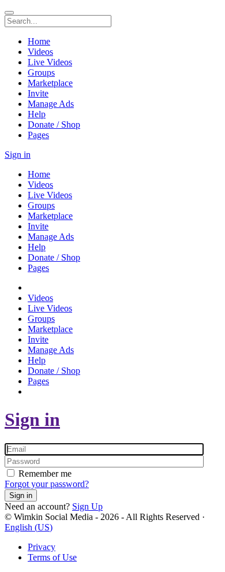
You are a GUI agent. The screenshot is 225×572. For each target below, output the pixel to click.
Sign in (32, 419)
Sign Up (87, 506)
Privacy (41, 547)
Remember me (44, 473)
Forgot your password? (47, 484)
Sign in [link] (18, 154)
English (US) (28, 527)
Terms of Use (52, 557)
